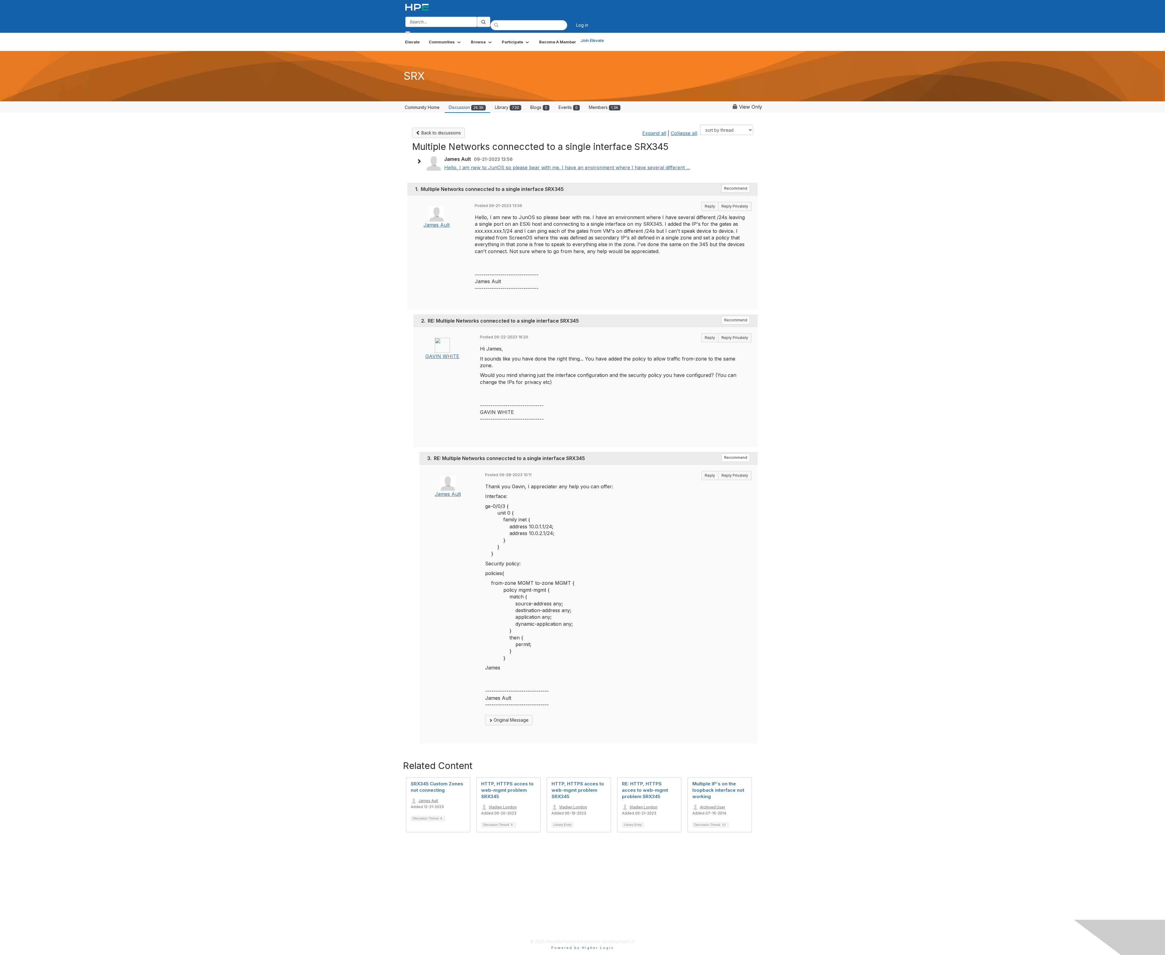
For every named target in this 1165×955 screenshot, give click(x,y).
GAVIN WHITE (442, 356)
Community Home (422, 107)
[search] (483, 22)
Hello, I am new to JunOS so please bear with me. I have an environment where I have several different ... (567, 167)
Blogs (538, 107)
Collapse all (684, 133)
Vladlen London (503, 807)
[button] (445, 41)
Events (568, 107)
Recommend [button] (735, 188)
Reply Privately (734, 206)
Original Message (510, 720)
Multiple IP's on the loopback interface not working (718, 790)
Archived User (712, 807)
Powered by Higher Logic (582, 948)
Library (507, 107)
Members (603, 107)
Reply (710, 206)
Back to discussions (440, 132)
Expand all (654, 133)
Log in (582, 25)
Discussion (466, 107)
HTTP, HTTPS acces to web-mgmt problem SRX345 (507, 790)
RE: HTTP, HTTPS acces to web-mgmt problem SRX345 (645, 790)
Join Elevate (592, 40)
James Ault (437, 225)
